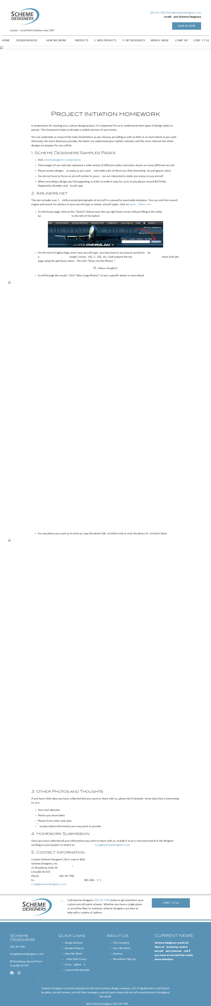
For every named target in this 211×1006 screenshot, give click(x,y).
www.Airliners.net (140, 204)
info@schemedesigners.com (184, 12)
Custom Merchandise (77, 970)
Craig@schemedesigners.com (112, 845)
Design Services (74, 942)
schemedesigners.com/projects (62, 160)
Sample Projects (74, 948)
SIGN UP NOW (186, 26)
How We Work (73, 953)
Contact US (171, 903)
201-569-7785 (157, 12)
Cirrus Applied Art (75, 964)
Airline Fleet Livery (75, 959)
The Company (121, 942)
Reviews (118, 953)
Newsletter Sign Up (124, 959)
